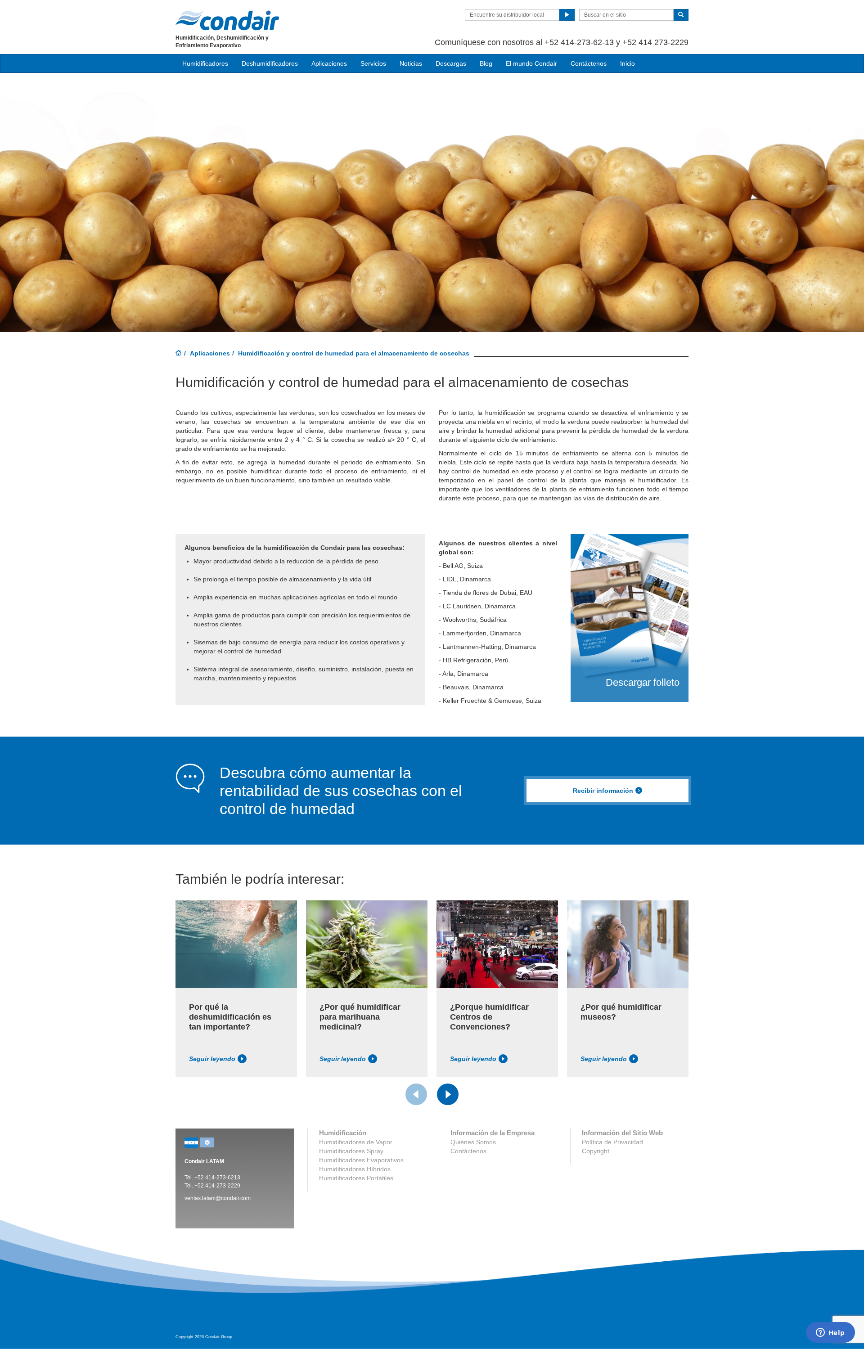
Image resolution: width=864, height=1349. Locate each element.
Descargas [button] (451, 63)
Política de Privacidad (612, 1142)
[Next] (448, 1094)
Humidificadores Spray (351, 1151)
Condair (227, 20)
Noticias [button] (411, 63)
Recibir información (603, 790)
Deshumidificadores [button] (270, 63)
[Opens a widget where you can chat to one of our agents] (830, 1333)
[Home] (179, 353)
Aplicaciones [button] (329, 63)
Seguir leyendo (212, 1058)
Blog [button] (486, 63)
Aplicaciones (210, 353)
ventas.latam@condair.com (217, 1198)
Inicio (627, 63)
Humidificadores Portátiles (356, 1178)
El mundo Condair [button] (531, 63)
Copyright (595, 1151)
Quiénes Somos (473, 1142)
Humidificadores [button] (205, 63)
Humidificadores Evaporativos (361, 1160)
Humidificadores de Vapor (355, 1142)
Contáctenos (589, 63)
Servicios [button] (373, 63)
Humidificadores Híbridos (355, 1169)
